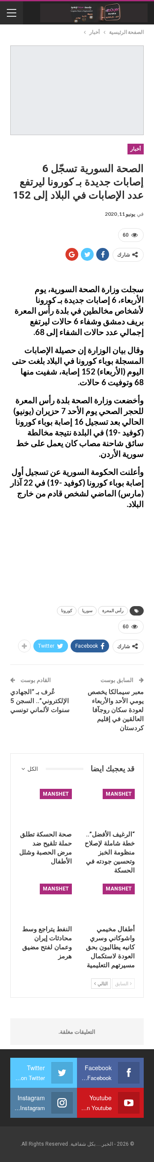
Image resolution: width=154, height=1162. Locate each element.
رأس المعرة (113, 610)
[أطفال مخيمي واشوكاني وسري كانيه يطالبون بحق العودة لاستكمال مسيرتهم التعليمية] (108, 902)
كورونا (66, 610)
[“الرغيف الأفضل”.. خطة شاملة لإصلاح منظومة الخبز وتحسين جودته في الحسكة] (108, 807)
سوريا (87, 610)
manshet (119, 794)
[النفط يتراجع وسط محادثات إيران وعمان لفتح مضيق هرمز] (45, 902)
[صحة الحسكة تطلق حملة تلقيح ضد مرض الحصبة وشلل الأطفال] (45, 807)
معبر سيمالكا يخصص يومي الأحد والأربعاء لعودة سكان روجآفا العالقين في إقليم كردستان (116, 710)
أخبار (135, 149)
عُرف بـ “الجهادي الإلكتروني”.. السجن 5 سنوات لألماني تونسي (40, 701)
